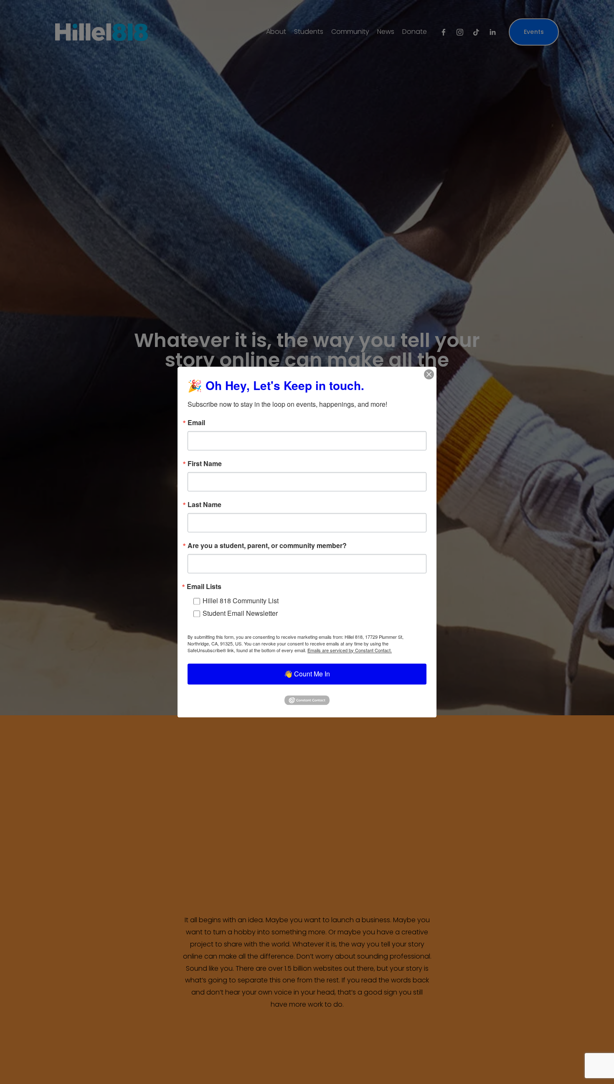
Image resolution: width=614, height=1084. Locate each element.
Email (196, 422)
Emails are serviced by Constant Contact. (349, 650)
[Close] (429, 374)
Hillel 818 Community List (241, 600)
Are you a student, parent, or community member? (267, 545)
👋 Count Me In (307, 673)
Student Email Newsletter (240, 613)
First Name (205, 463)
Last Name (204, 504)
